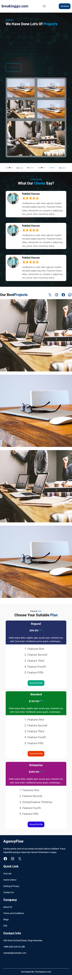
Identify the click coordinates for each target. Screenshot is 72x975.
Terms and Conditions (13, 913)
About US (7, 907)
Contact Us (8, 892)
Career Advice (9, 880)
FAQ (5, 925)
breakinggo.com (15, 6)
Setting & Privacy (11, 886)
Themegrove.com (42, 971)
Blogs (6, 919)
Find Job (7, 873)
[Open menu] (44, 6)
